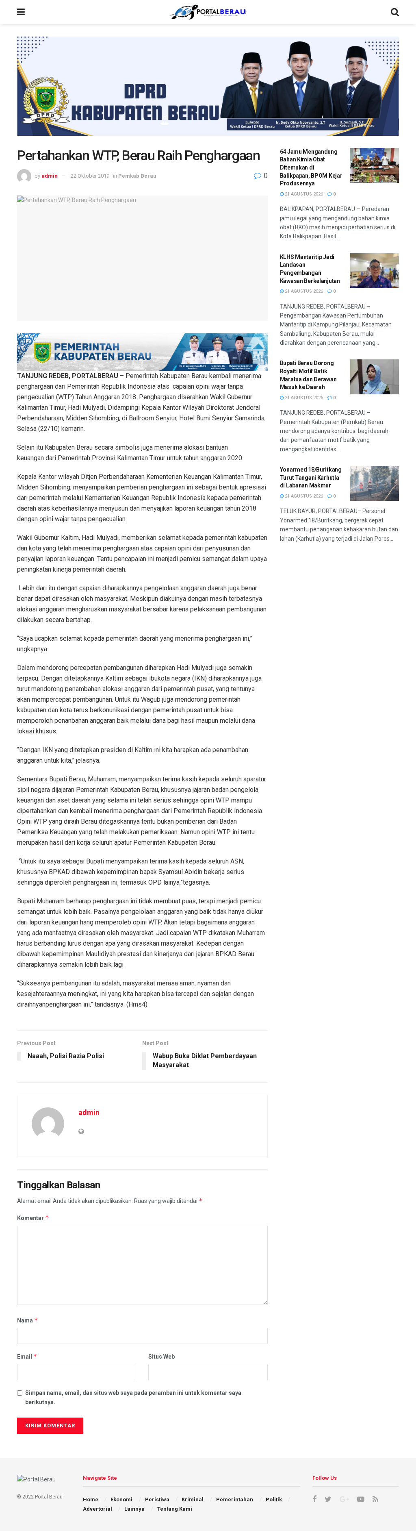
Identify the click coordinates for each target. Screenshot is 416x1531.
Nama (27, 1320)
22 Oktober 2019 (90, 176)
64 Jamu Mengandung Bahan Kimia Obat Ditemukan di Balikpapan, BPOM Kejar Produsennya (311, 167)
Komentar (33, 1218)
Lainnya (134, 1509)
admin (49, 176)
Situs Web (161, 1356)
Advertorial (97, 1509)
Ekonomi (121, 1499)
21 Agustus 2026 (303, 194)
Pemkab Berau (137, 176)
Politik (274, 1499)
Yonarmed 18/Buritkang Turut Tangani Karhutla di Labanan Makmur (311, 477)
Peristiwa (157, 1499)
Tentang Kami (174, 1509)
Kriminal (193, 1499)
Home (90, 1499)
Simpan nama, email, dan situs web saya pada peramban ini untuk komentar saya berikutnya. (133, 1397)
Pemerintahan (234, 1499)
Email (27, 1356)
